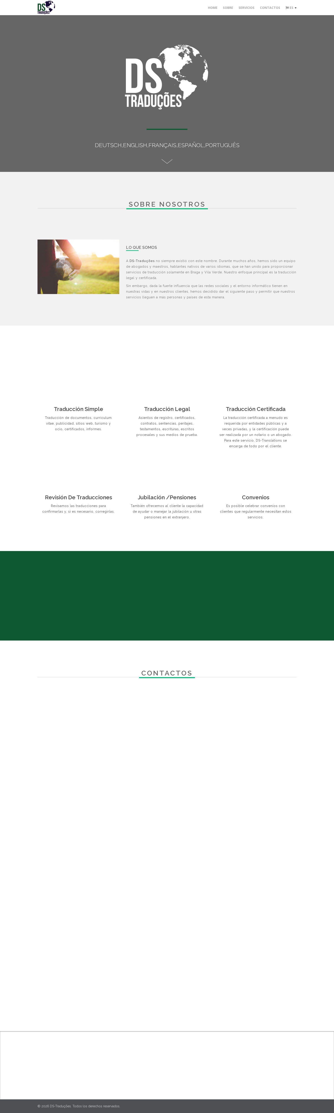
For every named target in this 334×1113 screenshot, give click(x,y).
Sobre (228, 7)
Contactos (270, 7)
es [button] (291, 7)
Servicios (246, 7)
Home (212, 7)
